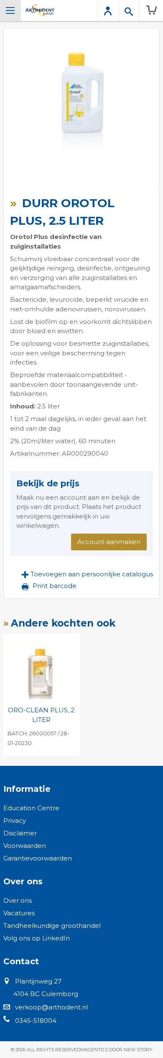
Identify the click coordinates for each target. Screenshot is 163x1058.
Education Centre (31, 808)
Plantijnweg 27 (38, 981)
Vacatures (19, 913)
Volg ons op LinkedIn (36, 938)
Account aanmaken (108, 542)
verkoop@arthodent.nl (51, 1007)
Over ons (17, 900)
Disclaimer (20, 833)
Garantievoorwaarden (37, 858)
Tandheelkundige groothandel (52, 926)
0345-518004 (35, 1021)
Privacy (14, 820)
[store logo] (40, 10)
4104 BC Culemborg (45, 994)
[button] (87, 574)
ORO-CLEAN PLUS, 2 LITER (41, 715)
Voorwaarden (24, 846)
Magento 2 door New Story (116, 1050)
